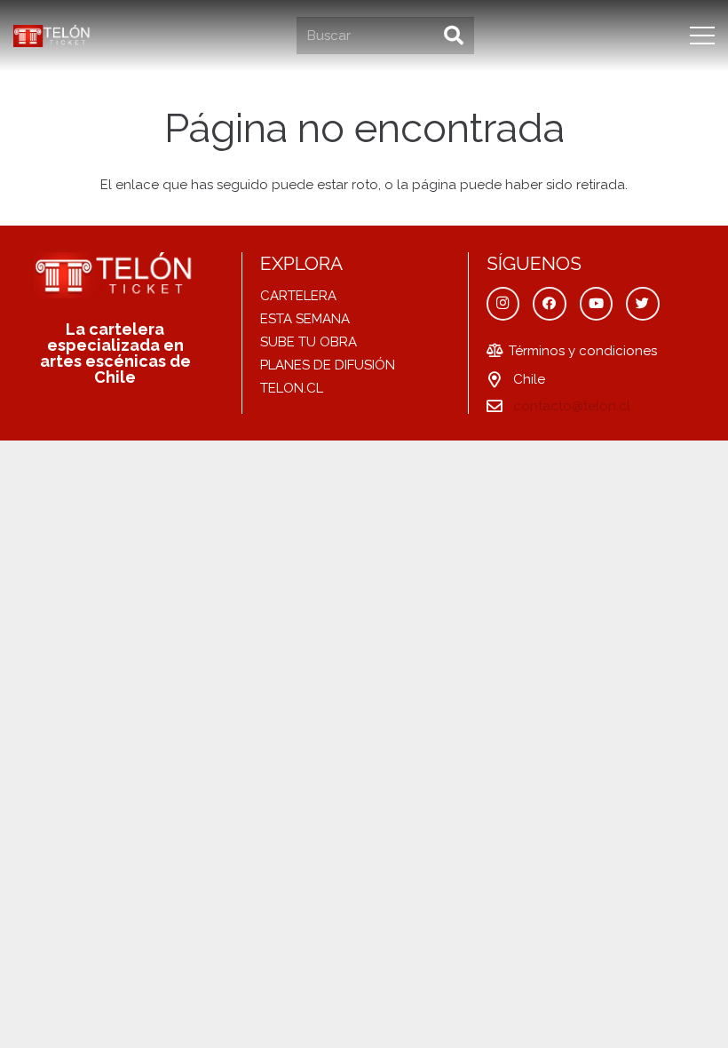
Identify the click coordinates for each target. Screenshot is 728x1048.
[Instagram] (503, 304)
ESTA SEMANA (305, 319)
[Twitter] (643, 304)
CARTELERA (298, 296)
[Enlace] (52, 36)
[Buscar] (453, 35)
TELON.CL (291, 388)
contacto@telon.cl (571, 406)
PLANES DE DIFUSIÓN (327, 365)
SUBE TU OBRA (308, 342)
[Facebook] (549, 304)
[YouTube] (596, 304)
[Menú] (702, 35)
